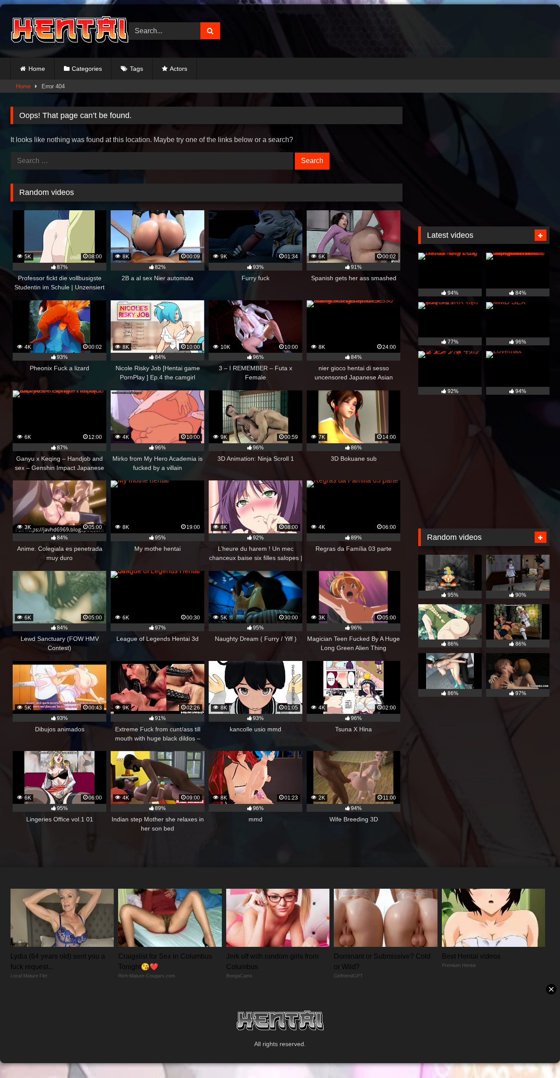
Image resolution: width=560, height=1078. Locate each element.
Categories (87, 68)
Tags (136, 68)
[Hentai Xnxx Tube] (69, 31)
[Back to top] (532, 1052)
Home (36, 68)
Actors (178, 68)
